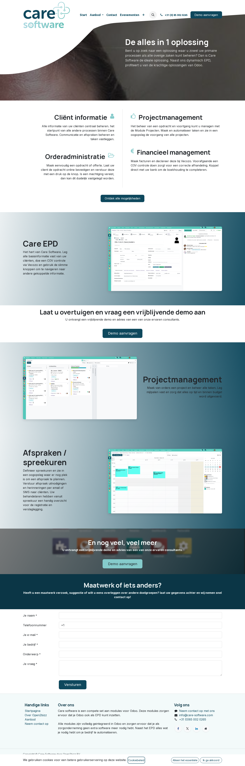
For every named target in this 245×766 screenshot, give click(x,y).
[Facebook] (178, 728)
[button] (153, 15)
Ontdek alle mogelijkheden (122, 198)
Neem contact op (36, 724)
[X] (187, 728)
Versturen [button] (72, 685)
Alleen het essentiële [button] (185, 760)
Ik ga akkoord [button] (211, 760)
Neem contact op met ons (197, 711)
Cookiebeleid (136, 760)
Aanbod (30, 719)
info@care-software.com (196, 715)
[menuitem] (83, 14)
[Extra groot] (205, 728)
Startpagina (32, 711)
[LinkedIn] (196, 728)
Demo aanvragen (206, 15)
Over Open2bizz (36, 715)
